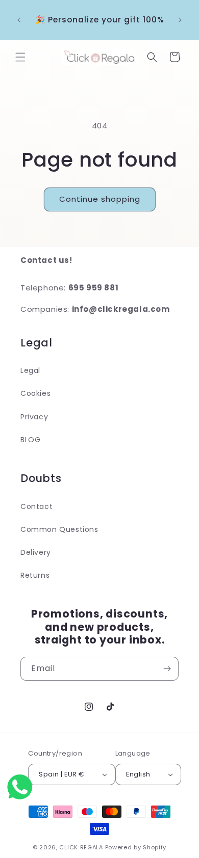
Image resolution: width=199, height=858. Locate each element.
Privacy (34, 417)
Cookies (35, 393)
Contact (36, 506)
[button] (20, 57)
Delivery (35, 552)
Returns (34, 575)
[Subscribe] (167, 669)
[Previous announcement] (19, 20)
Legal (30, 370)
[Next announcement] (180, 20)
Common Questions (59, 529)
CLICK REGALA (81, 847)
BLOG (30, 440)
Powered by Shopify (136, 847)
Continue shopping (99, 199)
